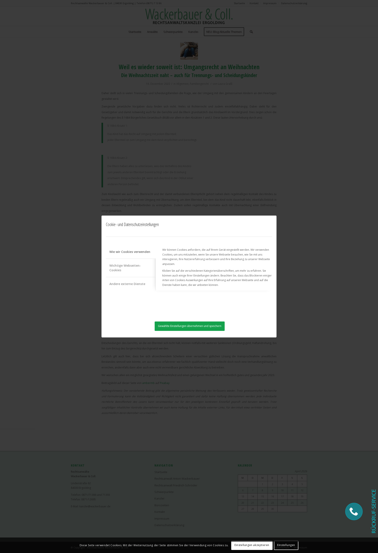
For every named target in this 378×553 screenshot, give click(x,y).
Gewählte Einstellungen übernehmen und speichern (189, 326)
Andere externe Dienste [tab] (127, 284)
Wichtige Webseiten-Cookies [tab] (125, 267)
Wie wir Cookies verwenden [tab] (129, 252)
